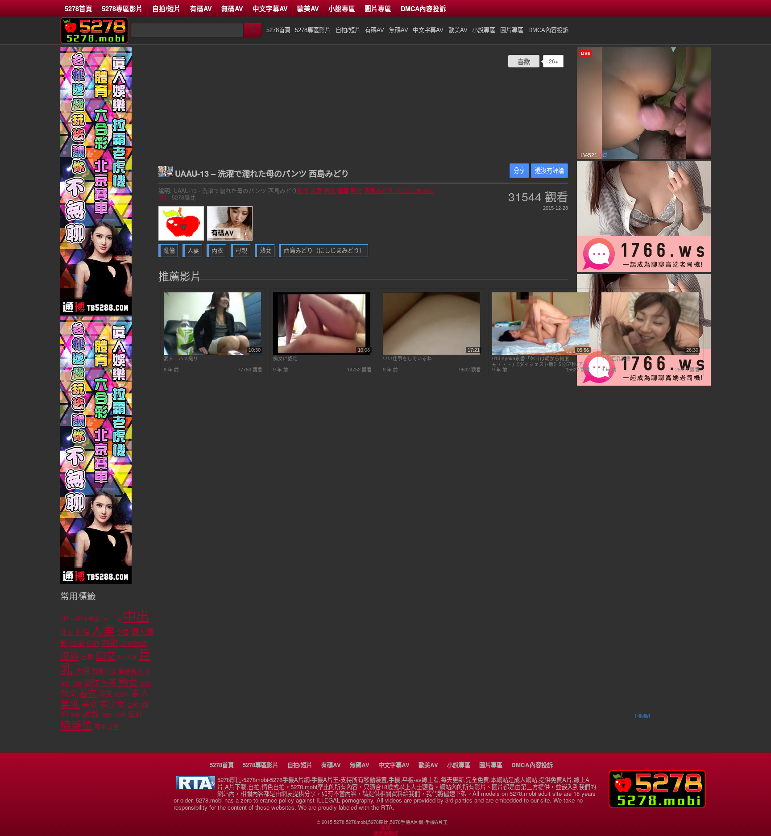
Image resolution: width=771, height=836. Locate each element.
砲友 (106, 694)
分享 (519, 170)
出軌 (87, 657)
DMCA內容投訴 (423, 8)
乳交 (67, 632)
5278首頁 (78, 8)
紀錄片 (122, 694)
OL (105, 619)
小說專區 (341, 8)
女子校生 (127, 657)
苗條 (75, 715)
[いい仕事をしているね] (431, 353)
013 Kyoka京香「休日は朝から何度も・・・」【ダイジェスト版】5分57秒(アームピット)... (540, 361)
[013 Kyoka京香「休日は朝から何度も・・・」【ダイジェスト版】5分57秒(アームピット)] (540, 353)
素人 (140, 693)
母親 (343, 191)
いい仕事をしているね (407, 358)
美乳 (70, 704)
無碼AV (232, 8)
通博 (385, 827)
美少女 (112, 704)
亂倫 (303, 191)
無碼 (108, 683)
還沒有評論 (549, 170)
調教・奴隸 (113, 715)
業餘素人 (130, 671)
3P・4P (71, 619)
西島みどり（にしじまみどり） (324, 250)
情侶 (82, 671)
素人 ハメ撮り (181, 358)
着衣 (88, 693)
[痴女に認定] (321, 353)
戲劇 (98, 671)
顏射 (135, 715)
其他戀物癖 (133, 644)
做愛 (77, 643)
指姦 (111, 671)
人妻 (316, 191)
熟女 (356, 191)
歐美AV (308, 8)
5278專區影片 (122, 8)
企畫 (122, 632)
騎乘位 (76, 726)
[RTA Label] (195, 787)
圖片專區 (378, 8)
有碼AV (201, 8)
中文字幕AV (270, 8)
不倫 (116, 619)
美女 (90, 704)
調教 (91, 714)
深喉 (77, 683)
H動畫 (92, 619)
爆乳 (145, 683)
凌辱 (69, 656)
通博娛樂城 (385, 833)
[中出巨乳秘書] (650, 353)
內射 (110, 643)
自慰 (133, 705)
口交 (106, 655)
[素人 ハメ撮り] (212, 353)
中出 (136, 616)
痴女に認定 (285, 358)
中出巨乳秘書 (616, 358)
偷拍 (93, 643)
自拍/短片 (166, 8)
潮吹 (91, 682)
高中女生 (106, 727)
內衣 (330, 191)
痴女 (68, 693)
